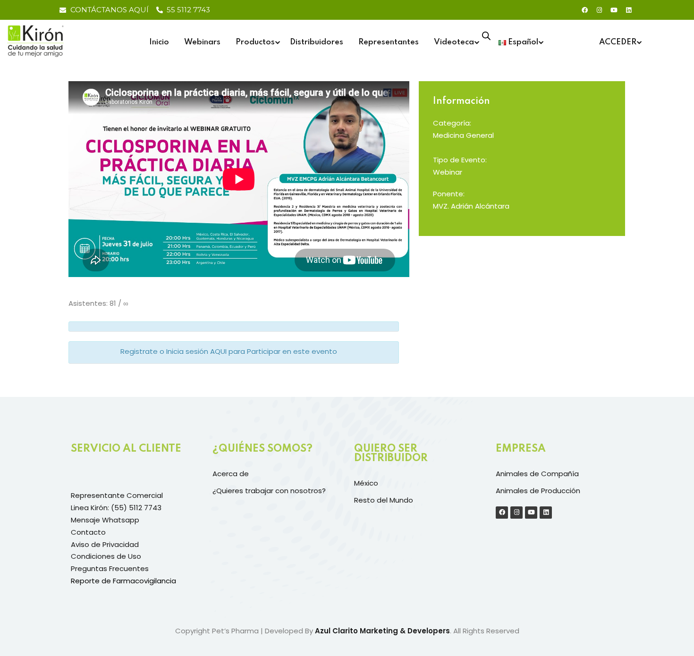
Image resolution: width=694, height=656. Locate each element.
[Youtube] (614, 10)
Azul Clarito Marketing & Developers (382, 631)
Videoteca (454, 42)
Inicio (159, 42)
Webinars (202, 42)
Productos (255, 42)
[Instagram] (599, 10)
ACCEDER (617, 42)
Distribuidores (316, 42)
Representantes (388, 42)
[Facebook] (584, 10)
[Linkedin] (628, 10)
